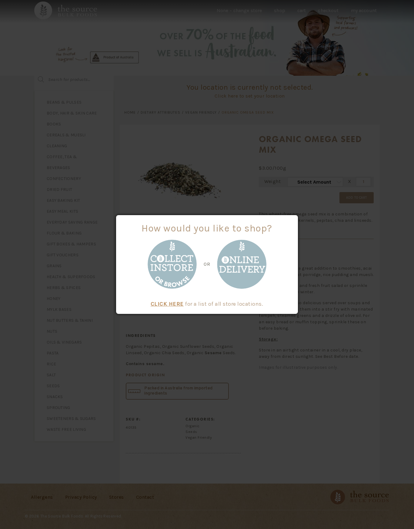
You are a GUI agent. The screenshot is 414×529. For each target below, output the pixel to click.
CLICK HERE (167, 304)
